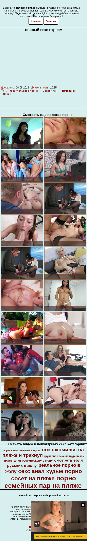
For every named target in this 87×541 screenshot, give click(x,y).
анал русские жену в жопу (33, 460)
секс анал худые (40, 471)
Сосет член (50, 90)
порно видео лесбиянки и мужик (21, 450)
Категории (36, 21)
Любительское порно (24, 90)
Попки (7, 94)
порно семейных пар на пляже (43, 481)
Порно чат (51, 21)
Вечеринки (69, 90)
